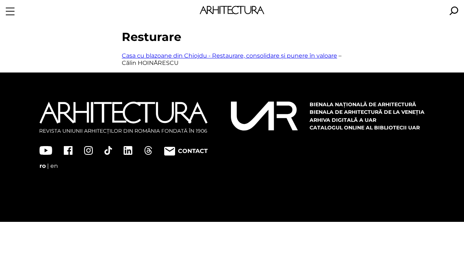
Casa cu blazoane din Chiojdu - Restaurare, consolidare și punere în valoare (229, 55)
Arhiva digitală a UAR (343, 120)
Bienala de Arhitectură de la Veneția (367, 112)
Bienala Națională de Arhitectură (363, 104)
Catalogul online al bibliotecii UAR (365, 127)
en (54, 165)
